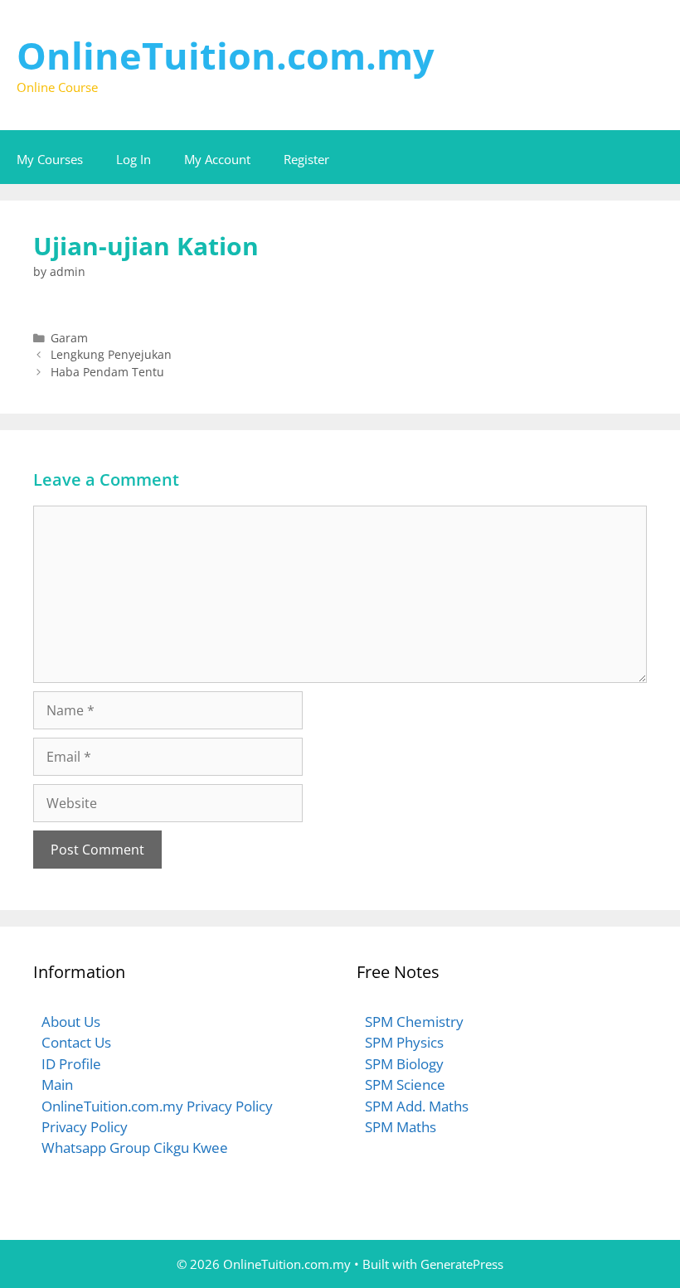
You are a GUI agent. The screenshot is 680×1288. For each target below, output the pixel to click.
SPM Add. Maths (417, 1106)
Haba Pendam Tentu (107, 372)
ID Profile (71, 1063)
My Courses (50, 159)
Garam (69, 338)
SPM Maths (400, 1126)
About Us (70, 1021)
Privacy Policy (84, 1126)
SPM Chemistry (414, 1021)
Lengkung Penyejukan (111, 354)
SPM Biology (404, 1063)
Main (57, 1084)
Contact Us (76, 1042)
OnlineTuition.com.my (226, 55)
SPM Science (405, 1084)
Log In (133, 159)
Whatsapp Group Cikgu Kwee (134, 1147)
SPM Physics (404, 1042)
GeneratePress (461, 1264)
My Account (217, 159)
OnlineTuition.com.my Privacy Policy (157, 1106)
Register (306, 159)
